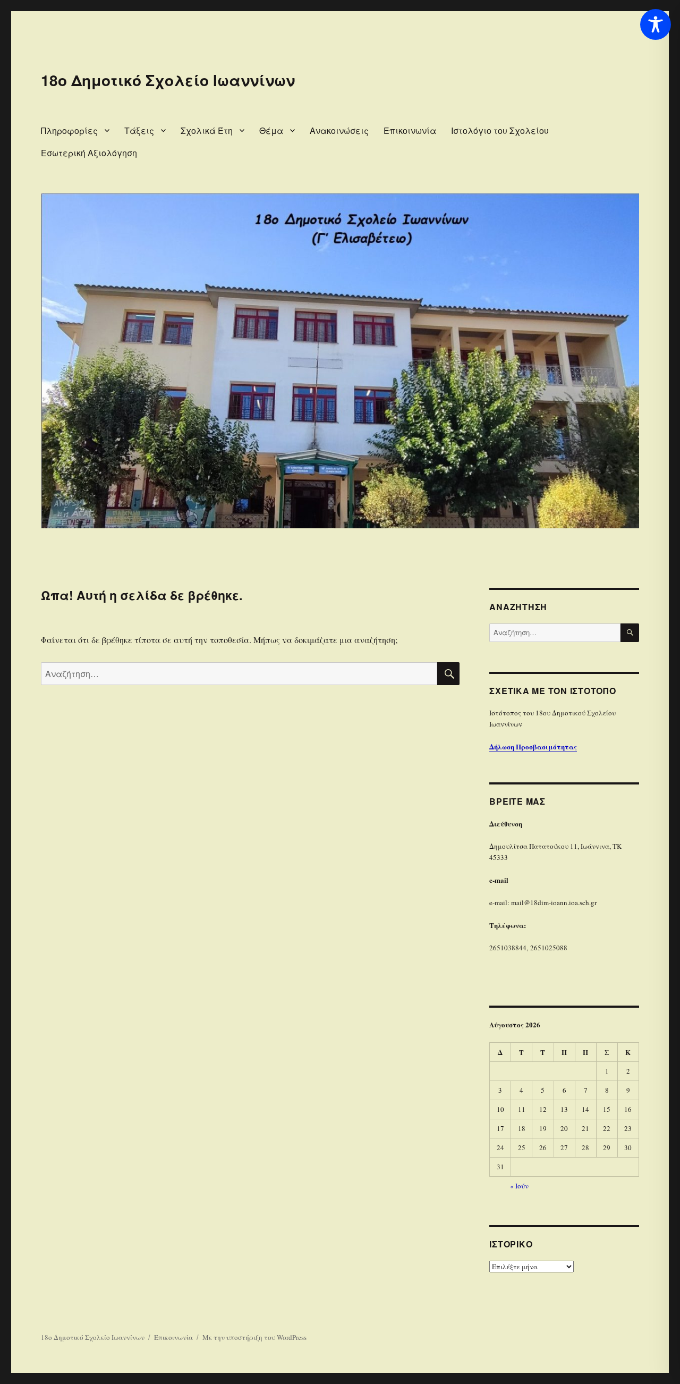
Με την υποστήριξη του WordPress (254, 1337)
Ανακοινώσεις (339, 130)
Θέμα (271, 130)
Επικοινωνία (410, 130)
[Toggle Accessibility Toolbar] (655, 24)
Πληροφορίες (69, 130)
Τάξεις (139, 130)
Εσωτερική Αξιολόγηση (89, 153)
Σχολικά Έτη (207, 130)
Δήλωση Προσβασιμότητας (533, 746)
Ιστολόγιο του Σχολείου (500, 130)
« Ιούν (519, 1186)
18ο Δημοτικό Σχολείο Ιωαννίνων (168, 80)
